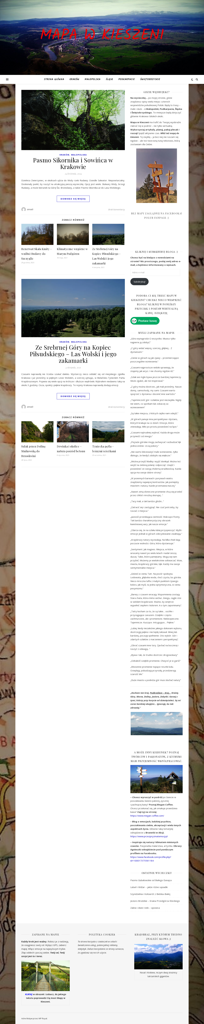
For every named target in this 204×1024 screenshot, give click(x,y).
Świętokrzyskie (150, 79)
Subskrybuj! (139, 281)
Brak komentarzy (116, 209)
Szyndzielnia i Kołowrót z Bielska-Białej (150, 893)
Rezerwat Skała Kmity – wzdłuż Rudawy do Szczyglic (36, 253)
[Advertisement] (152, 237)
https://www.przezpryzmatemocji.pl (149, 836)
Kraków (74, 79)
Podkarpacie (126, 79)
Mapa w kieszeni (102, 35)
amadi (30, 209)
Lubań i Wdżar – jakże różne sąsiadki (149, 887)
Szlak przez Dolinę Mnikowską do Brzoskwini (33, 451)
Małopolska (93, 79)
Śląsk (109, 79)
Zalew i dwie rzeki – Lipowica (145, 907)
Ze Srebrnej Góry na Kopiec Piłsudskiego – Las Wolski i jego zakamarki (73, 353)
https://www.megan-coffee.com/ (147, 815)
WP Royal (43, 1018)
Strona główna (54, 79)
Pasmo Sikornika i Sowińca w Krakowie (73, 163)
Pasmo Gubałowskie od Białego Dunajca (151, 880)
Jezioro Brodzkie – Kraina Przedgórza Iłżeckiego (155, 900)
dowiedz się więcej (73, 198)
